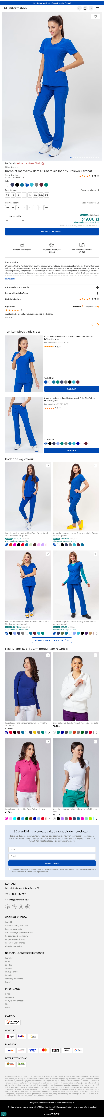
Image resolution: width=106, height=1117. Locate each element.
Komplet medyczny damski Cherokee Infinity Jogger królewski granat (75, 534)
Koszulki (8, 975)
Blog (7, 1004)
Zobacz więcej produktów (52, 640)
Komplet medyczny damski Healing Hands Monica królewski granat (74, 622)
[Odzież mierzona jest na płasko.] (97, 190)
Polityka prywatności (14, 1001)
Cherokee (14, 175)
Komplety (15, 167)
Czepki (8, 982)
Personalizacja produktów (16, 936)
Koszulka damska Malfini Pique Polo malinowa (25, 809)
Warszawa (9, 1096)
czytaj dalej (10, 279)
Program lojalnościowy (15, 939)
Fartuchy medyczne (14, 979)
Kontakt (8, 922)
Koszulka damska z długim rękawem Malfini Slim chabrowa (26, 724)
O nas (7, 994)
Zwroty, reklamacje (13, 929)
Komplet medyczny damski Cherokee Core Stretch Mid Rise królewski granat (27, 622)
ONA (7, 167)
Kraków (17, 1096)
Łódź (30, 1096)
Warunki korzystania (81, 1107)
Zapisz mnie (52, 863)
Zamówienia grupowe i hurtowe (19, 932)
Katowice (42, 1096)
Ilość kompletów (15, 216)
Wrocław (24, 1096)
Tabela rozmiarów (88, 190)
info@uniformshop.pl (19, 900)
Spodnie (8, 965)
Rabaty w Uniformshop (15, 943)
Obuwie (8, 968)
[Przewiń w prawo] (48, 545)
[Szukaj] (91, 8)
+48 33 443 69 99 (17, 894)
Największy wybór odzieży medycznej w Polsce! (52, 3)
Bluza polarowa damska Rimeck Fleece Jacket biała (75, 723)
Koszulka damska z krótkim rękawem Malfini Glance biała (75, 810)
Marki (7, 1008)
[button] (71, 158)
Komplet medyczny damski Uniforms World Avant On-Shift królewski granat (26, 534)
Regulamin (9, 997)
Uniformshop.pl (67, 1103)
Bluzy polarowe (11, 972)
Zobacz (71, 389)
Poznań (49, 1096)
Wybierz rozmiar (52, 231)
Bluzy (7, 961)
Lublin (35, 1096)
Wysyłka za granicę (13, 946)
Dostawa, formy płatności (16, 925)
